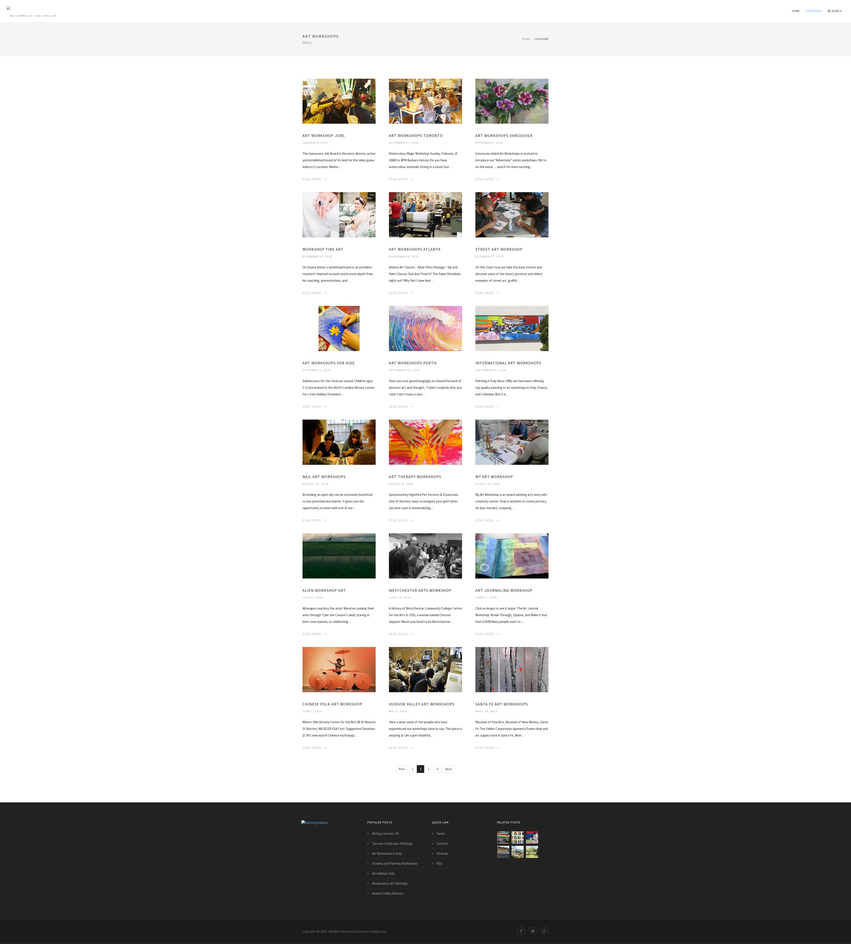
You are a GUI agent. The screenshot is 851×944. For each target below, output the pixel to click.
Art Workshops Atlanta (415, 249)
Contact (442, 843)
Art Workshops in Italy (387, 853)
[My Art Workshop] (511, 442)
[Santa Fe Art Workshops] (511, 669)
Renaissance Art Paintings (390, 883)
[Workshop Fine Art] (339, 214)
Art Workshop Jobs (324, 135)
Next (448, 769)
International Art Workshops (508, 362)
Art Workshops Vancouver (504, 135)
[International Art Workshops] (511, 328)
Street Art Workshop (499, 249)
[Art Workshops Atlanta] (425, 214)
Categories (814, 11)
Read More (312, 179)
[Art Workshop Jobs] (339, 101)
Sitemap (442, 853)
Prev (401, 769)
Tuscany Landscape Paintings (392, 843)
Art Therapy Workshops (415, 476)
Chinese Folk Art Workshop (332, 704)
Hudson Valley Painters (388, 893)
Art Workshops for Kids (329, 362)
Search (836, 11)
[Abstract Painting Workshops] (517, 837)
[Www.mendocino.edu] (503, 852)
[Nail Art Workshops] (339, 442)
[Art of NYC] (503, 837)
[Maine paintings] (517, 852)
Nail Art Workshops (324, 476)
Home (796, 11)
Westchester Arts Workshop (420, 590)
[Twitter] (533, 931)
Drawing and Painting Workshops (394, 863)
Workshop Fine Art (323, 249)
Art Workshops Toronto (416, 135)
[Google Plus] (544, 931)
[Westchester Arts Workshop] (425, 555)
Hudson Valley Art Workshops (422, 704)
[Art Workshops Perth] (425, 328)
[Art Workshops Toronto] (425, 101)
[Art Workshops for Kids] (339, 328)
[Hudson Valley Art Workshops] (425, 669)
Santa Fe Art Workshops (501, 704)
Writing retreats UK (385, 833)
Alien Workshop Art (324, 590)
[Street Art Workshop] (511, 214)
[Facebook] (521, 931)
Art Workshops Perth (413, 362)
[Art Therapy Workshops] (425, 442)
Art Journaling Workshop (504, 590)
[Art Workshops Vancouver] (511, 101)
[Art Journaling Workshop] (511, 555)
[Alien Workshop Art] (339, 555)
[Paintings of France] (532, 852)
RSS (439, 863)
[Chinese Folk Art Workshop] (339, 669)
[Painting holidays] (32, 8)
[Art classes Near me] (532, 837)
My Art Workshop (494, 476)
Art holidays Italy (383, 873)
